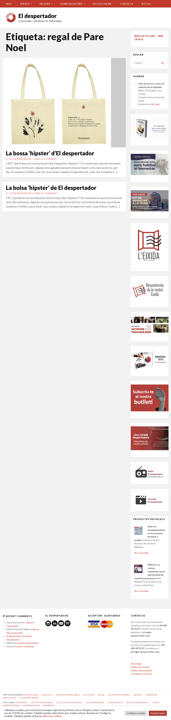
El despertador (37, 15)
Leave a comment (45, 159)
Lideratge (151, 695)
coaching (22, 702)
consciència (115, 702)
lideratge (49, 705)
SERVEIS (25, 3)
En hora (45, 3)
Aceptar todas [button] (158, 713)
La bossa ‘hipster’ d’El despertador (50, 153)
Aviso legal (136, 663)
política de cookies (51, 716)
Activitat (89, 695)
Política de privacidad (141, 670)
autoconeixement (137, 702)
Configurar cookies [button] (136, 713)
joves (155, 702)
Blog (101, 695)
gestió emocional (42, 702)
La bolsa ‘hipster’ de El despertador (51, 187)
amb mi (138, 695)
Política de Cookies (140, 667)
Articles (47, 695)
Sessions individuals (24, 646)
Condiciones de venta (141, 673)
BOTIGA (146, 3)
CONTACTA (126, 3)
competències (11, 705)
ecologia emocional (69, 702)
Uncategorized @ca (68, 695)
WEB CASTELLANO (144, 36)
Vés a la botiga (141, 553)
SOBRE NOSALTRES (71, 3)
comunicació (31, 705)
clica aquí (155, 104)
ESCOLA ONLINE (102, 3)
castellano (31, 695)
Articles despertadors (28, 643)
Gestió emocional (119, 695)
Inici (9, 3)
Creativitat (9, 698)
